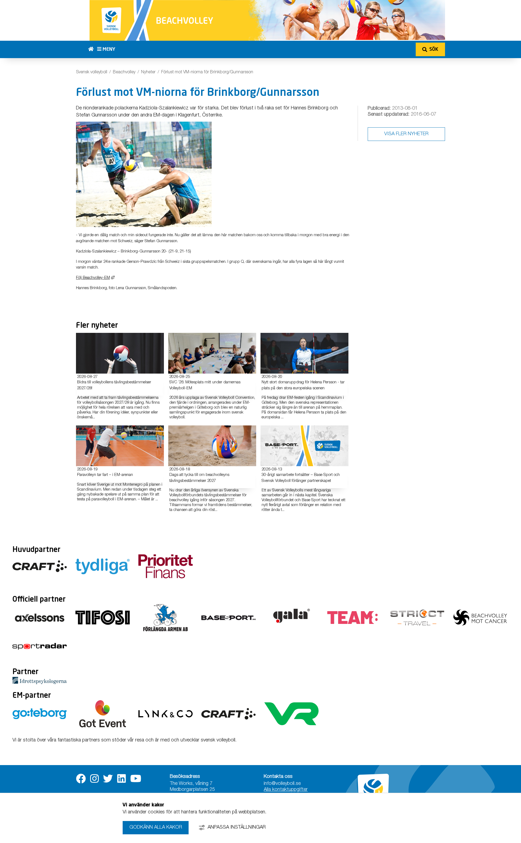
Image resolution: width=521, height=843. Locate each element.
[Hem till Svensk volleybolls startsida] (92, 49)
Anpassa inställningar (237, 827)
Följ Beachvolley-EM (95, 278)
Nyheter (148, 72)
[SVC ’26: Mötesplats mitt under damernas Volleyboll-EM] (212, 353)
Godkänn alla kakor (155, 827)
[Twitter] (108, 779)
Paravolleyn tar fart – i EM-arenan (105, 475)
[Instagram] (94, 779)
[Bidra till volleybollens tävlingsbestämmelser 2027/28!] (120, 353)
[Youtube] (135, 779)
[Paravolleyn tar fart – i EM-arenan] (120, 445)
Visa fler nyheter (406, 134)
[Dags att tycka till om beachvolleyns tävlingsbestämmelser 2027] (212, 445)
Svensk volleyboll (91, 72)
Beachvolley (124, 72)
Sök (433, 49)
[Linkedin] (121, 779)
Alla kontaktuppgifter (286, 789)
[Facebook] (81, 779)
